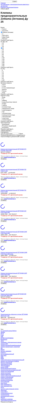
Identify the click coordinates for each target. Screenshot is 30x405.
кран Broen (4, 383)
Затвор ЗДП (4, 344)
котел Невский (5, 381)
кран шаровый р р (6, 384)
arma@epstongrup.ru (10, 157)
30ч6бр (3, 332)
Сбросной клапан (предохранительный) (12, 360)
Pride (2, 335)
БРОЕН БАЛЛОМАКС (7, 338)
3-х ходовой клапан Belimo (8, 330)
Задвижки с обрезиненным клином (11, 342)
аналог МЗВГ (4, 367)
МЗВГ (2, 358)
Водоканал (4, 339)
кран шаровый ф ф (6, 386)
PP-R (2, 333)
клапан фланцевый (6, 378)
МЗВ (2, 357)
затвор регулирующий (7, 371)
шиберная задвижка (7, 399)
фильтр (3, 397)
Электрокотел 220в (6, 364)
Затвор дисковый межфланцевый (11, 345)
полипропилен (5, 394)
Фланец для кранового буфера (10, 361)
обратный (3, 390)
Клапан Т (3, 352)
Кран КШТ (4, 355)
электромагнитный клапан (8, 400)
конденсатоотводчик (7, 380)
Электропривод (5, 365)
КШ (2, 348)
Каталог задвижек (6, 351)
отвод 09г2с (4, 391)
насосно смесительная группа (9, 389)
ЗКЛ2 (2, 341)
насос (2, 387)
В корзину (3, 158)
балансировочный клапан (8, 368)
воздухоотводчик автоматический (11, 370)
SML (2, 336)
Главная (3, 3)
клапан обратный (6, 374)
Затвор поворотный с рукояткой (10, 346)
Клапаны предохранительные (9, 7)
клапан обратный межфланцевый (11, 376)
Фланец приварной (6, 362)
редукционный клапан (7, 396)
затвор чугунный (5, 373)
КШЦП (2, 349)
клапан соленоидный (7, 377)
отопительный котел (7, 393)
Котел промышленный (7, 354)
